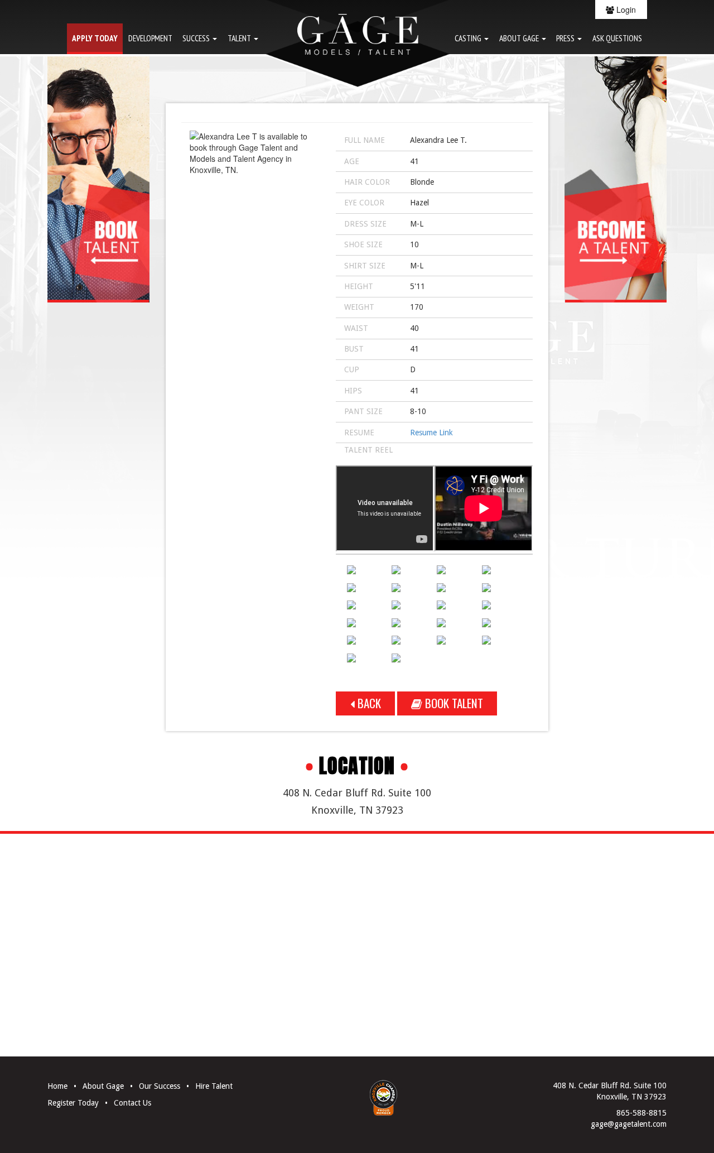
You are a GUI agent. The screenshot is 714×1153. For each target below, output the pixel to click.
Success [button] (196, 38)
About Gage (103, 1086)
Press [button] (566, 38)
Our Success (159, 1086)
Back (368, 703)
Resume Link (431, 432)
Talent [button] (240, 38)
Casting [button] (469, 38)
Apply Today (95, 38)
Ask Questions (617, 38)
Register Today (73, 1102)
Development (150, 38)
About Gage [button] (520, 38)
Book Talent (452, 703)
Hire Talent (214, 1086)
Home (57, 1086)
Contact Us (132, 1102)
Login (625, 9)
